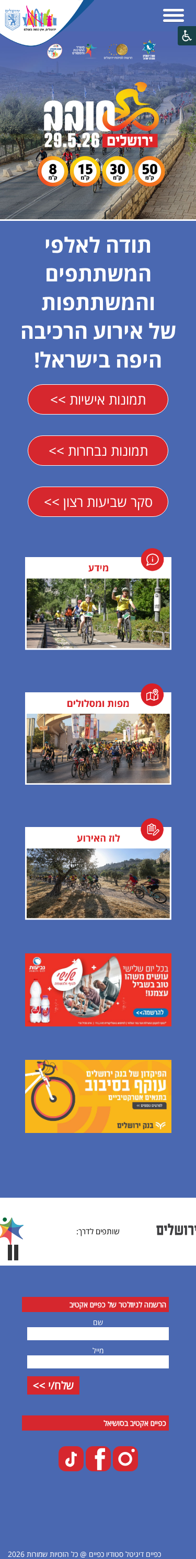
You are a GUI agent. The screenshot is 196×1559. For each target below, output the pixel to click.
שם (98, 1322)
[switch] (13, 1252)
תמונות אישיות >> (98, 399)
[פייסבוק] (97, 1468)
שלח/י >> (53, 1385)
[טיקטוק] (71, 1468)
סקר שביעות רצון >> (98, 501)
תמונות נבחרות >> (98, 450)
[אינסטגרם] (124, 1468)
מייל (98, 1350)
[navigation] (173, 16)
